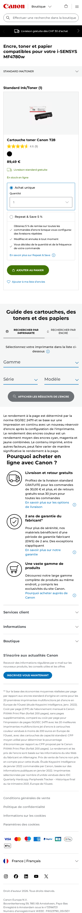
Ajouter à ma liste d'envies (28, 281)
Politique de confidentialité (24, 807)
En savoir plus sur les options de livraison (47, 505)
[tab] (24, 331)
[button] (48, 351)
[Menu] (77, 6)
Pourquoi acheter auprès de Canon (46, 595)
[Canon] (13, 6)
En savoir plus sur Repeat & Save (30, 255)
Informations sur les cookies (24, 816)
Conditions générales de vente (26, 798)
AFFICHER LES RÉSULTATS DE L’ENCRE (43, 396)
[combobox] (41, 18)
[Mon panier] (66, 6)
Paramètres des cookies (21, 824)
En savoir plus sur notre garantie (43, 552)
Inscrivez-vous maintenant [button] (28, 675)
